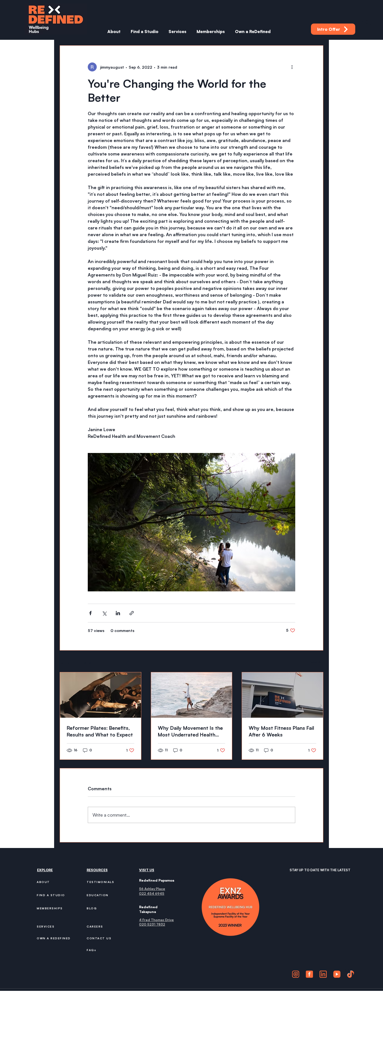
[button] (367, 20)
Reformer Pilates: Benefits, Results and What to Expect (100, 731)
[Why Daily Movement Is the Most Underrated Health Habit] (191, 695)
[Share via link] (131, 613)
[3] (323, 974)
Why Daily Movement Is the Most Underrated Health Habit (190, 731)
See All (316, 661)
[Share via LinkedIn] (118, 613)
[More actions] (292, 67)
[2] (309, 974)
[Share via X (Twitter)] (104, 613)
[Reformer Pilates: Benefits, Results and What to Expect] (100, 695)
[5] (350, 974)
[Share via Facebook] (90, 613)
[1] (295, 974)
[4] (336, 974)
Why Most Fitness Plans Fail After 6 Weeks (281, 731)
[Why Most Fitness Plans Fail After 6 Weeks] (282, 695)
